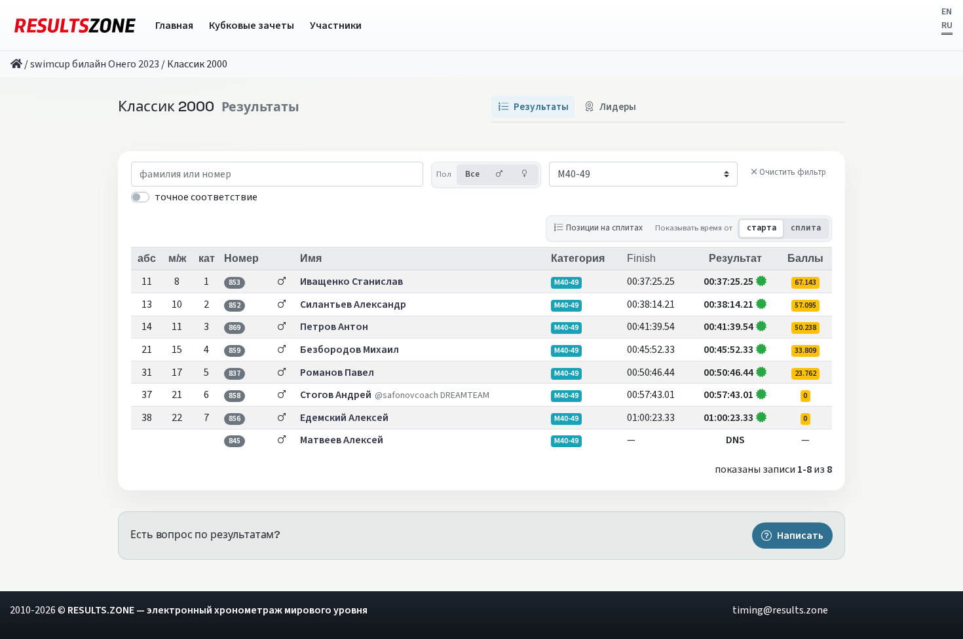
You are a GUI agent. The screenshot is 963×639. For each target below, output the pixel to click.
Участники (336, 25)
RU (947, 25)
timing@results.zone (780, 610)
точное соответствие (206, 197)
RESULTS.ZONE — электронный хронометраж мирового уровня (217, 610)
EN (946, 11)
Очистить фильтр (792, 172)
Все (472, 174)
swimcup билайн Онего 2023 (94, 64)
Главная (174, 25)
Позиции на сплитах (604, 227)
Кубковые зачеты (251, 25)
